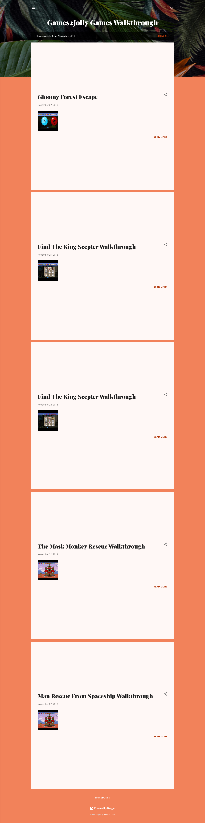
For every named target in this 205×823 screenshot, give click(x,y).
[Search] (172, 9)
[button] (165, 95)
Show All (163, 36)
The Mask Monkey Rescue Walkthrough (91, 546)
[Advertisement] (102, 69)
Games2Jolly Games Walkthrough (102, 22)
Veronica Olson (109, 815)
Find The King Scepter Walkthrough (87, 246)
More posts (102, 797)
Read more (160, 137)
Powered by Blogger (104, 808)
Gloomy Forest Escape (68, 97)
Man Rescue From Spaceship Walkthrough (95, 696)
